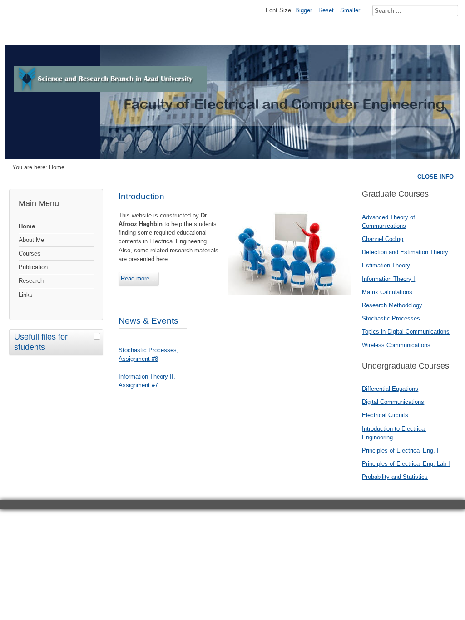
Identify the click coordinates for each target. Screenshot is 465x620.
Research (31, 280)
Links (26, 294)
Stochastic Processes (391, 318)
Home (27, 226)
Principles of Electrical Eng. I (400, 450)
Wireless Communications (396, 345)
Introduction (141, 196)
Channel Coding (382, 239)
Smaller (350, 10)
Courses (29, 253)
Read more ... (139, 278)
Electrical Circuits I (387, 415)
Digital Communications (393, 402)
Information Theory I (388, 279)
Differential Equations (390, 388)
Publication (33, 267)
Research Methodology (392, 305)
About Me (31, 239)
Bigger (303, 10)
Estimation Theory (386, 265)
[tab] (98, 336)
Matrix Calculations (387, 292)
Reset (326, 10)
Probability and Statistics (395, 476)
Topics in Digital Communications (406, 331)
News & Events (148, 320)
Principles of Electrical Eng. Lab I (406, 463)
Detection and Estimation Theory (405, 252)
